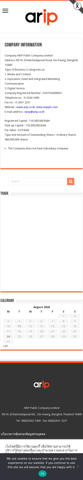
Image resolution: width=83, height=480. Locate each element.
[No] (78, 466)
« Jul (5, 345)
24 (8, 336)
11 (19, 326)
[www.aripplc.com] (41, 16)
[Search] (70, 181)
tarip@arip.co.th (34, 111)
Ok (42, 473)
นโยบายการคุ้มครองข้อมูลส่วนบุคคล (23, 434)
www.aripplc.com (47, 107)
